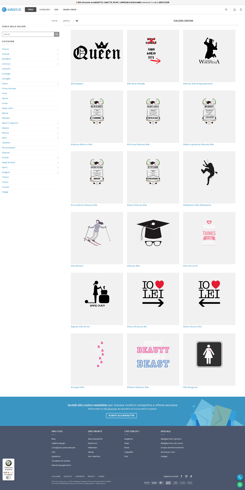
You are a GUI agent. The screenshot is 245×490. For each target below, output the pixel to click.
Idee (56, 9)
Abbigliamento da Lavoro (172, 443)
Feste (5, 83)
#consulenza (77, 205)
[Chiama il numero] (240, 477)
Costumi (6, 68)
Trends (5, 187)
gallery (66, 20)
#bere (130, 205)
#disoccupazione (191, 144)
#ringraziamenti (204, 83)
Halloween (92, 447)
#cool (192, 265)
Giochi (5, 98)
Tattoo (5, 177)
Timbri (5, 182)
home (55, 20)
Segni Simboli (8, 162)
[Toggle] (57, 49)
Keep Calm (7, 108)
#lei (73, 83)
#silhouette (205, 205)
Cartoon (6, 63)
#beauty (139, 387)
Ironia (5, 103)
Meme (5, 113)
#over (86, 326)
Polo (126, 456)
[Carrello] (241, 9)
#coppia (75, 387)
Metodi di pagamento (61, 465)
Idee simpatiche (95, 439)
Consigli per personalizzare (63, 447)
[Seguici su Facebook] (181, 476)
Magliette (128, 439)
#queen (79, 83)
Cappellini (128, 452)
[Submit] (56, 34)
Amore (5, 49)
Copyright (80, 476)
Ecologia (6, 73)
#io (145, 326)
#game (74, 326)
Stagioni (6, 172)
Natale (91, 452)
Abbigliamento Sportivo (171, 439)
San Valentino (94, 456)
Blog (53, 439)
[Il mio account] (234, 9)
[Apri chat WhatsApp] (240, 485)
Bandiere (6, 58)
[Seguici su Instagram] (186, 476)
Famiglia (6, 78)
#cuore (194, 326)
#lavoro (83, 144)
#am (185, 265)
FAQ (53, 452)
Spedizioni (56, 456)
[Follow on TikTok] (191, 476)
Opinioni (6, 142)
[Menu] (12, 460)
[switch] (8, 477)
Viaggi (5, 191)
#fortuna (131, 144)
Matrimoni (92, 443)
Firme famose (9, 88)
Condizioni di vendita (61, 461)
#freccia (138, 326)
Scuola (5, 157)
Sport (5, 167)
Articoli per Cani (168, 452)
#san (134, 83)
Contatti (68, 476)
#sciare (79, 265)
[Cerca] (226, 9)
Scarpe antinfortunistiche (172, 447)
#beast (131, 387)
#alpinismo (188, 205)
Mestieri (6, 118)
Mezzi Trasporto (10, 123)
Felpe (126, 443)
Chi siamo (56, 476)
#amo (130, 326)
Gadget (164, 456)
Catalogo (44, 9)
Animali (5, 54)
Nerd (4, 137)
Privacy (91, 476)
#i (196, 265)
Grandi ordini (69, 9)
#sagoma (193, 387)
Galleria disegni (58, 443)
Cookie (101, 476)
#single (141, 83)
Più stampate (8, 147)
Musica (5, 128)
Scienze (6, 152)
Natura (5, 132)
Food (4, 93)
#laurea (187, 83)
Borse (126, 447)
